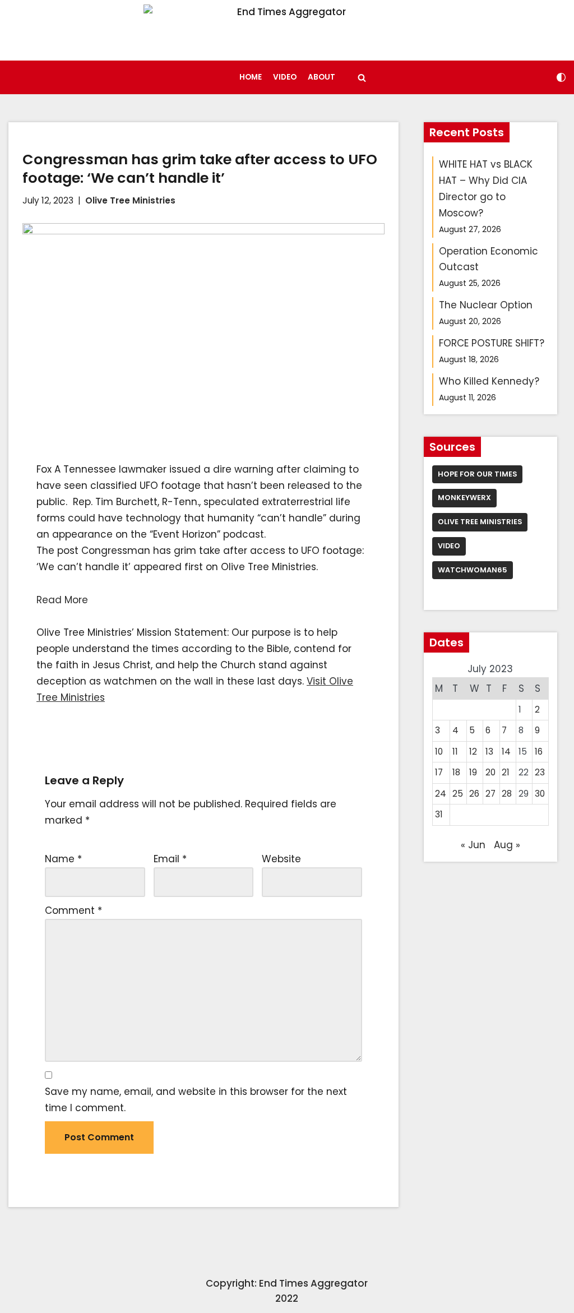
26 (474, 793)
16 (539, 751)
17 (439, 772)
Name (63, 859)
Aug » (507, 845)
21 (506, 772)
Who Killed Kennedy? (489, 381)
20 (490, 772)
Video (285, 77)
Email (170, 859)
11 (455, 751)
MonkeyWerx (464, 497)
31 (439, 814)
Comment (73, 910)
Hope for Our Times (477, 474)
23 (540, 772)
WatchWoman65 (472, 570)
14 (506, 751)
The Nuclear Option (486, 305)
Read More (62, 600)
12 (473, 751)
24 (440, 793)
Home (250, 77)
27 (490, 793)
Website (281, 859)
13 (489, 751)
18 (456, 772)
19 (473, 772)
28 (507, 793)
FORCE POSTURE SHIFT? (491, 343)
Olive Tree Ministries (130, 200)
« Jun (473, 845)
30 (540, 793)
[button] (362, 77)
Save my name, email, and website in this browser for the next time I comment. (196, 1100)
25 (457, 793)
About (321, 77)
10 (439, 751)
